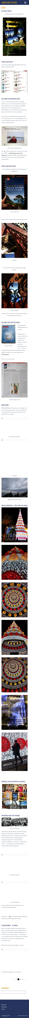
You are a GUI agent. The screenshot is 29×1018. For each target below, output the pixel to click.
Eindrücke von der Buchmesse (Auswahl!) (13, 781)
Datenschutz (4, 1006)
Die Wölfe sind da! (6, 11)
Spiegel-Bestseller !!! (7, 62)
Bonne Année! (5, 405)
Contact (3, 1009)
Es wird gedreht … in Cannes (9, 925)
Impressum (3, 1004)
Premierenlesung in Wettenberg (10, 815)
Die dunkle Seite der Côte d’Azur (10, 322)
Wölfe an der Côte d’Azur (8, 166)
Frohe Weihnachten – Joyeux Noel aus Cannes (14, 505)
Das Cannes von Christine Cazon (10, 99)
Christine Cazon (5, 1015)
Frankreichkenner (5, 354)
